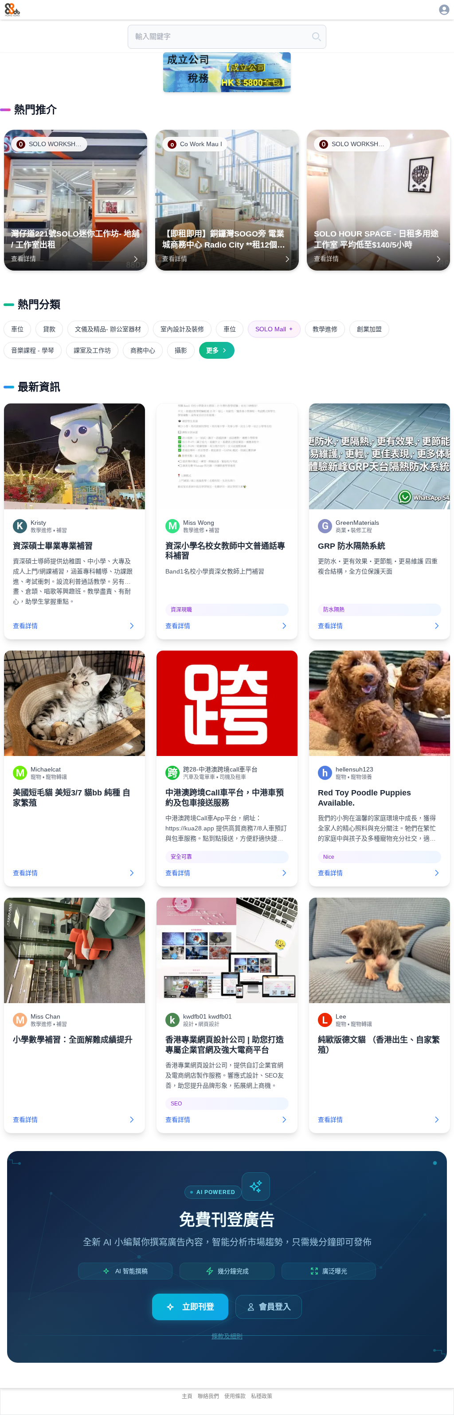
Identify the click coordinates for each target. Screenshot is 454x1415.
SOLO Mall (274, 329)
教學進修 (325, 329)
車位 (17, 329)
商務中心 (142, 350)
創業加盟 (369, 329)
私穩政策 (261, 1396)
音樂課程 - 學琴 (32, 350)
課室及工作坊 (92, 350)
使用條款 (235, 1396)
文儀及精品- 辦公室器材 (108, 329)
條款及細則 (227, 1336)
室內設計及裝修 (182, 329)
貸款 (49, 329)
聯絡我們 (208, 1396)
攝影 (181, 350)
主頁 (187, 1396)
